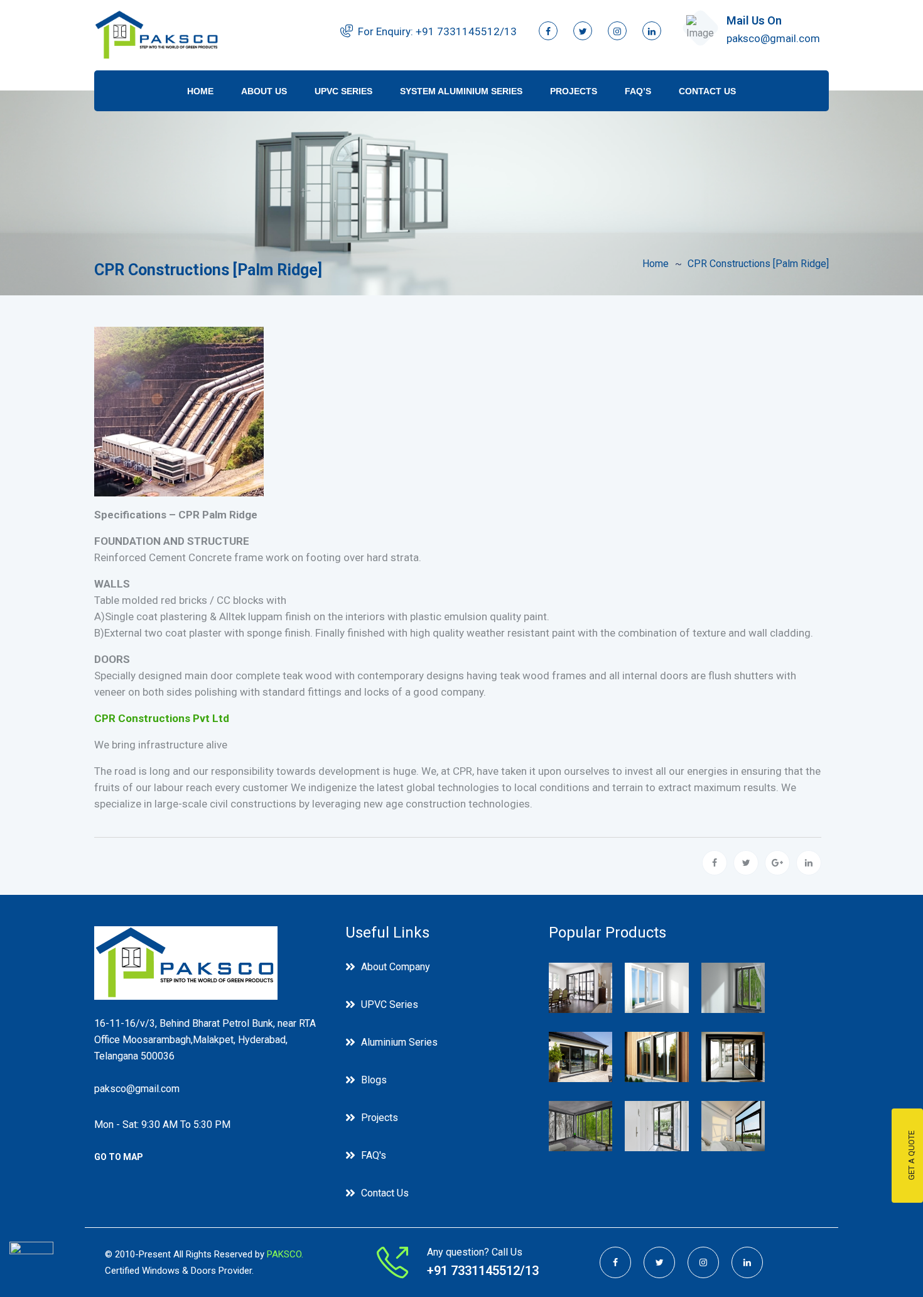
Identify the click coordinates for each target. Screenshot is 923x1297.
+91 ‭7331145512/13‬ (466, 31)
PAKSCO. (285, 1254)
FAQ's (373, 1155)
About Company (395, 967)
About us (264, 91)
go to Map (118, 1157)
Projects (573, 91)
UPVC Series (343, 91)
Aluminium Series (399, 1042)
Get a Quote (911, 1156)
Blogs (374, 1080)
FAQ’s (638, 91)
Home (200, 91)
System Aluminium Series (461, 91)
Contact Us (707, 91)
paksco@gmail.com (773, 38)
